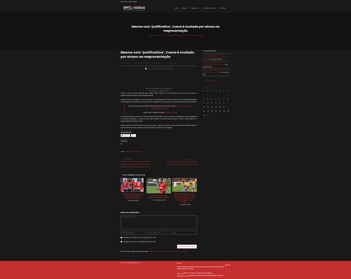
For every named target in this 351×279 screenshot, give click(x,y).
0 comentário (171, 63)
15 (227, 103)
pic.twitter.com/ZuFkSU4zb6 (159, 108)
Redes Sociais (212, 275)
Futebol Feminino (206, 267)
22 (228, 107)
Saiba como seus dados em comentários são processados (168, 251)
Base (198, 267)
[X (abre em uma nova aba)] (223, 2)
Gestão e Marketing (189, 267)
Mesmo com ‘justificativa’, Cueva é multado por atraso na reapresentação (182, 35)
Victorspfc (126, 63)
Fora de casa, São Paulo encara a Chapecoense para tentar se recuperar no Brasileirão (215, 57)
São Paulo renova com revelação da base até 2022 (158, 196)
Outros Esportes (218, 267)
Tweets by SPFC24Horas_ (210, 81)
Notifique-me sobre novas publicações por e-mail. (139, 242)
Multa (130, 151)
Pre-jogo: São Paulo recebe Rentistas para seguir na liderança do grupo (133, 196)
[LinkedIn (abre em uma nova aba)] (229, 2)
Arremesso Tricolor (183, 276)
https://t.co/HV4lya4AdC (184, 106)
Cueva (126, 151)
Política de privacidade (204, 273)
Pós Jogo (191, 268)
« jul (203, 121)
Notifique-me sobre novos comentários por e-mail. (139, 237)
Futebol (179, 267)
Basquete (192, 275)
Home (179, 263)
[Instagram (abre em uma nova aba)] (228, 2)
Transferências (182, 268)
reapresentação (137, 151)
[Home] (147, 35)
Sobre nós (180, 273)
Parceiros (192, 273)
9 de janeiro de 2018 (171, 112)
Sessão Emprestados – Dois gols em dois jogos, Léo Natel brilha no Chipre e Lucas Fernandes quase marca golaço (184, 198)
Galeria (185, 273)
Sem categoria (157, 63)
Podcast (220, 275)
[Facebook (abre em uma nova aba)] (226, 2)
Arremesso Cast (202, 275)
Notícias (227, 265)
